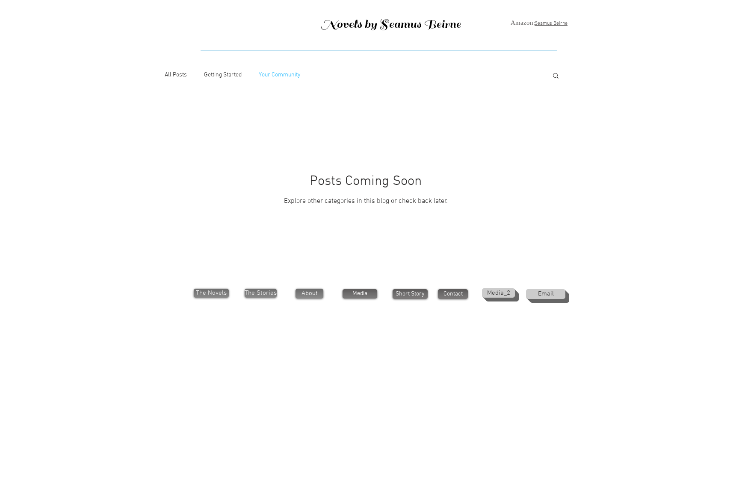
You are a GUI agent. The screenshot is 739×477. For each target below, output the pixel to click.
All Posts (176, 75)
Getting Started (223, 75)
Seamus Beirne (551, 23)
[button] (556, 76)
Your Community (280, 75)
